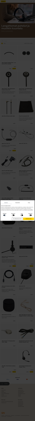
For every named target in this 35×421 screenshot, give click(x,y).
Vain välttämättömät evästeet (17, 218)
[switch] (13, 215)
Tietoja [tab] (29, 202)
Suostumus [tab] (6, 202)
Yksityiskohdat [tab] (17, 202)
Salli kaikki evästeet (29, 218)
